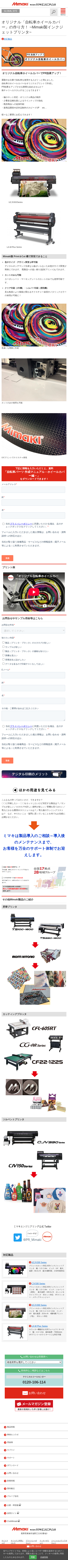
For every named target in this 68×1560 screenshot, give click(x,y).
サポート (11, 1458)
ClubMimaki (12, 1521)
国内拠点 (11, 1488)
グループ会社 (13, 1496)
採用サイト (12, 1513)
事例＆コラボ (13, 1435)
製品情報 (11, 1427)
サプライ (11, 1450)
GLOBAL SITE (10, 11)
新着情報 (11, 1481)
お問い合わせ (13, 1473)
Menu (63, 15)
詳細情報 (44, 1557)
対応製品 (8, 39)
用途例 (10, 1442)
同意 (33, 1557)
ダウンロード (13, 1465)
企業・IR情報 (13, 1505)
